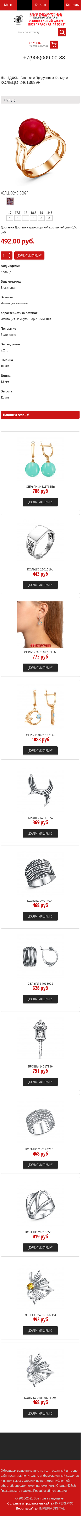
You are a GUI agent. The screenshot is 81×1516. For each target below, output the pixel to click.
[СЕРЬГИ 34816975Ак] (40, 707)
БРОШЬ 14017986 (40, 1066)
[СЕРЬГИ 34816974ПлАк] (40, 624)
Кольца (60, 77)
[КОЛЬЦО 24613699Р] (40, 147)
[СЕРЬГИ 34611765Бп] (40, 458)
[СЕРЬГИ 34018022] (40, 955)
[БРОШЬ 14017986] (40, 1038)
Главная (26, 77)
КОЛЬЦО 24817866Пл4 (40, 1315)
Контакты (73, 4)
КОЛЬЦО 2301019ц (40, 569)
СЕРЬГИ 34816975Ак (40, 735)
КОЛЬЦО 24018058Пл (40, 1232)
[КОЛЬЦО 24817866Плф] (40, 1370)
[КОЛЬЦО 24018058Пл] (40, 1204)
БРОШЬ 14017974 (40, 818)
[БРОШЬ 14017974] (40, 790)
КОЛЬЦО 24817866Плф (40, 1397)
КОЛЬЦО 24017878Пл (40, 1149)
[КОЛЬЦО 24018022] (40, 873)
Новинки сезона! (16, 414)
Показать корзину (54, 45)
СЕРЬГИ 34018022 (40, 983)
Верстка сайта (26, 1508)
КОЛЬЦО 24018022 (40, 900)
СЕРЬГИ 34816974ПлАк (40, 652)
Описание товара (60, 473)
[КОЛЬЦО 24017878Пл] (40, 1121)
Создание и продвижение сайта (29, 1503)
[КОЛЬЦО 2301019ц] (40, 541)
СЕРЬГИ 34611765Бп (40, 486)
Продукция (44, 77)
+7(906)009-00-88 (44, 57)
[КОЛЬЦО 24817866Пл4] (40, 1287)
